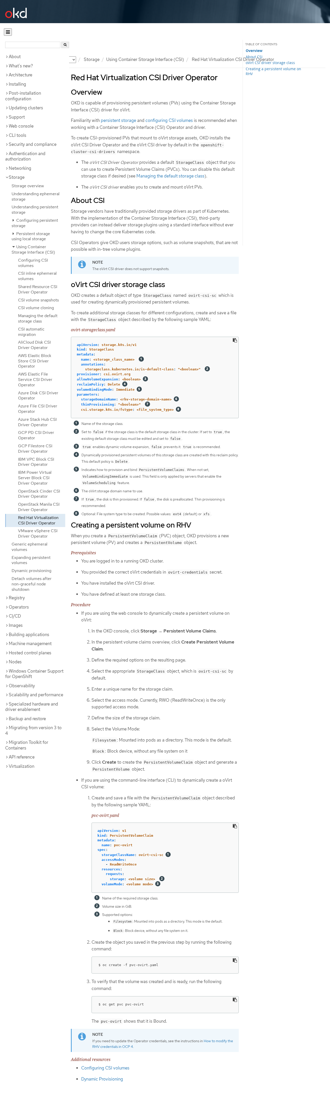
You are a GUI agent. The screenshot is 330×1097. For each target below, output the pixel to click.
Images (16, 625)
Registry (17, 598)
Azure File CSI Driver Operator (37, 408)
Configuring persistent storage (35, 223)
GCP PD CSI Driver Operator (36, 435)
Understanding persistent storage (35, 209)
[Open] (8, 32)
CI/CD (15, 616)
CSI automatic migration (31, 331)
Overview (254, 50)
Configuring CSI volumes (33, 262)
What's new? (21, 66)
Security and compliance (32, 144)
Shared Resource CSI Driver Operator (37, 289)
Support (17, 117)
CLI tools (17, 135)
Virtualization (21, 766)
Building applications (29, 634)
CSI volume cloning (36, 307)
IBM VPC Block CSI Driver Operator (36, 462)
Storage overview (28, 186)
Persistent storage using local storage (31, 236)
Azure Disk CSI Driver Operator (38, 395)
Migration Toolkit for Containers (26, 745)
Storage (92, 59)
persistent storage (118, 120)
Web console (21, 126)
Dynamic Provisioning (102, 1079)
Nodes (15, 662)
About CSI (254, 56)
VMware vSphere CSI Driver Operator (37, 533)
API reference (22, 757)
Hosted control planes (30, 653)
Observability (22, 686)
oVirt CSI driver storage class (270, 62)
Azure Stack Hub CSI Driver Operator (37, 422)
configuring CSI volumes (169, 120)
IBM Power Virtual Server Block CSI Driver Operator (35, 478)
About (15, 56)
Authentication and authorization (25, 156)
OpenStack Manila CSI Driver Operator (39, 507)
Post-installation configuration (23, 96)
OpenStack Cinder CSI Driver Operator (39, 493)
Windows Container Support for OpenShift (34, 674)
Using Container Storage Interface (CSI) (145, 59)
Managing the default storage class (37, 318)
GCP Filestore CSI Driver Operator (35, 448)
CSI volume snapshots (38, 300)
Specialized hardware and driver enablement (31, 706)
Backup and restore (27, 718)
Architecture (20, 75)
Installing (17, 84)
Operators (19, 607)
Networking (20, 168)
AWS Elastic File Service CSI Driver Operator (35, 379)
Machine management (30, 643)
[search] (65, 45)
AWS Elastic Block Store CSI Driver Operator (34, 361)
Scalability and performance (36, 695)
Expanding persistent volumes (31, 560)
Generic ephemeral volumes (29, 546)
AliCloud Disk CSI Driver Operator (34, 345)
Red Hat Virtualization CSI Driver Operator (38, 520)
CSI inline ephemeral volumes (37, 276)
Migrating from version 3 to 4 (33, 730)
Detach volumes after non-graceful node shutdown (32, 584)
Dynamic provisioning (31, 570)
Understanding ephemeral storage (36, 196)
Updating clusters (26, 108)
